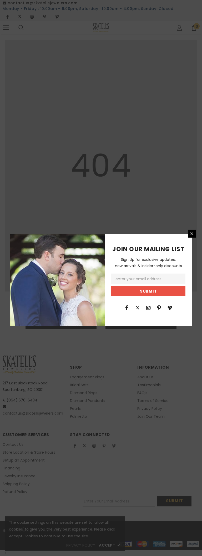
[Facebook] (127, 307)
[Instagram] (148, 307)
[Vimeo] (170, 307)
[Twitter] (138, 307)
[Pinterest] (159, 307)
